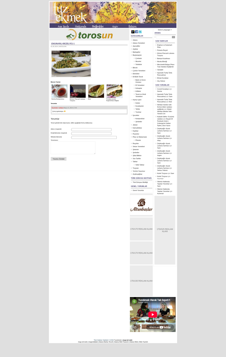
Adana (135, 40)
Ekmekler (136, 74)
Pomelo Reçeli (162, 50)
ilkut (170, 102)
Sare (170, 96)
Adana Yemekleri (139, 43)
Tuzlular (138, 112)
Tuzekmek (118, 340)
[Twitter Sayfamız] (140, 33)
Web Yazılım (143, 342)
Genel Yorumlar (138, 190)
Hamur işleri (137, 100)
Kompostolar (140, 119)
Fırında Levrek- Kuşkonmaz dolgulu (112, 99)
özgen (159, 155)
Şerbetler (138, 122)
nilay (159, 140)
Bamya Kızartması (163, 58)
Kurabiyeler (139, 106)
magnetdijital (93, 342)
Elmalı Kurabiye (162, 78)
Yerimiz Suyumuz (139, 171)
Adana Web (134, 342)
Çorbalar (138, 58)
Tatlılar (135, 162)
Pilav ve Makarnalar (140, 137)
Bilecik (135, 68)
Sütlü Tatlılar (139, 165)
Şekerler (136, 149)
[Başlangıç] (63, 27)
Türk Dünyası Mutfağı (140, 182)
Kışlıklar (135, 131)
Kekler (137, 103)
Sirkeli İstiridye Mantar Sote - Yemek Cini (165, 111)
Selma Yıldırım (162, 170)
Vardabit (160, 70)
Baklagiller (136, 52)
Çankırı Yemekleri (139, 71)
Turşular (136, 168)
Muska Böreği (162, 61)
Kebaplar (138, 88)
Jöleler (135, 125)
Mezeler (138, 61)
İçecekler (136, 115)
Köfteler (138, 91)
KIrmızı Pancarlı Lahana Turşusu (77, 99)
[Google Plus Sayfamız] (133, 33)
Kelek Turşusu (162, 173)
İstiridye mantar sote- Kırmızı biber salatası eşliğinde (164, 107)
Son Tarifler (137, 159)
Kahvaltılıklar (137, 128)
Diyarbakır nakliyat (57, 108)
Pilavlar (138, 140)
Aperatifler (136, 46)
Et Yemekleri (139, 85)
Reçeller (136, 143)
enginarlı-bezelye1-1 (63, 43)
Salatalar (138, 64)
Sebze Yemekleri (139, 146)
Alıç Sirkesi (161, 81)
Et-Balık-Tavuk (138, 77)
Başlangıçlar (137, 55)
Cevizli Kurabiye (163, 89)
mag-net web (127, 340)
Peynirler (136, 134)
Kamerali (160, 193)
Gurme (159, 91)
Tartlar (137, 109)
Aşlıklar (135, 49)
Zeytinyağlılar (137, 174)
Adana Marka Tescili (106, 342)
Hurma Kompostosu (57, 99)
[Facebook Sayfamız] (136, 33)
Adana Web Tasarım (121, 342)
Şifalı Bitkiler (137, 155)
